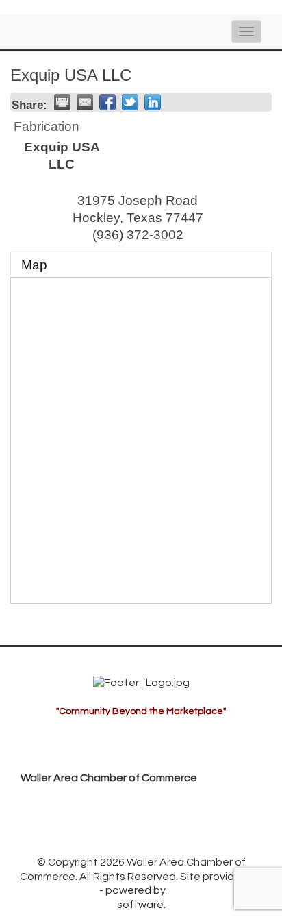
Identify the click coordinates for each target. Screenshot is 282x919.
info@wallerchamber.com (95, 840)
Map (34, 265)
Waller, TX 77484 (104, 798)
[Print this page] (62, 102)
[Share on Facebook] (107, 102)
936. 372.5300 (66, 819)
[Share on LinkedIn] (152, 102)
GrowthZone (65, 890)
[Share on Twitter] (130, 102)
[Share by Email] (85, 102)
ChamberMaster (209, 890)
